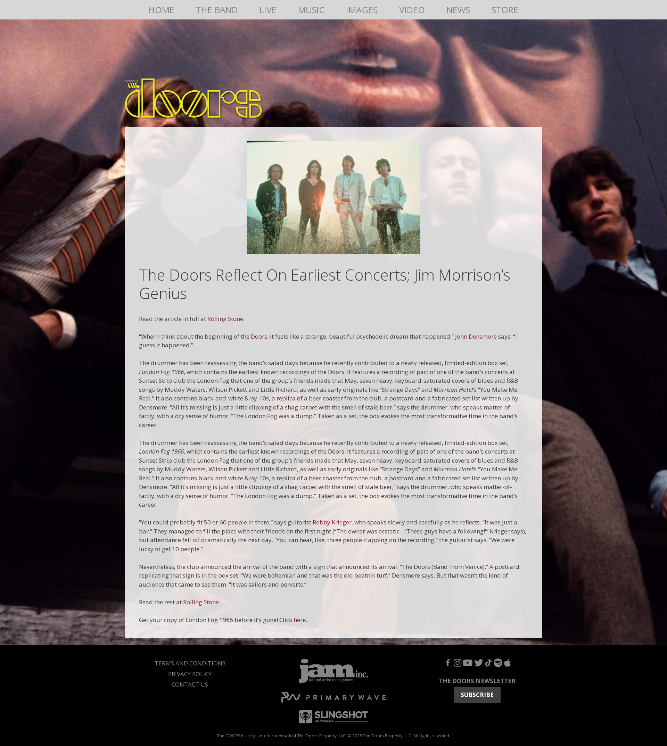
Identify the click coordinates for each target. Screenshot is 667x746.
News (458, 10)
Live (268, 10)
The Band (217, 10)
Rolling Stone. (226, 319)
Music (311, 10)
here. (301, 620)
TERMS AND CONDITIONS (190, 663)
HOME (161, 10)
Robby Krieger (332, 522)
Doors (259, 336)
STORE (505, 10)
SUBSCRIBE (477, 695)
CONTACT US (190, 684)
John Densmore (476, 336)
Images (362, 10)
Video (412, 10)
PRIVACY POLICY (190, 674)
